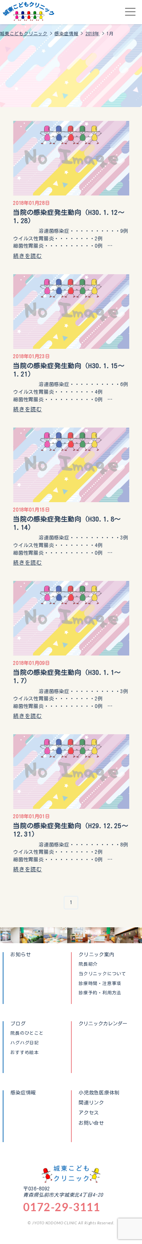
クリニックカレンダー (103, 1023)
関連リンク (91, 1102)
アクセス (89, 1112)
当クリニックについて (102, 974)
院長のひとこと (27, 1033)
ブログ (18, 1023)
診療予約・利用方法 (100, 993)
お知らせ (20, 954)
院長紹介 (88, 964)
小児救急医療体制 (99, 1092)
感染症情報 (23, 1092)
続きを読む (27, 256)
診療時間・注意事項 (100, 984)
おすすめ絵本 (24, 1053)
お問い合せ (91, 1123)
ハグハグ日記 (24, 1043)
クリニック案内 (96, 954)
